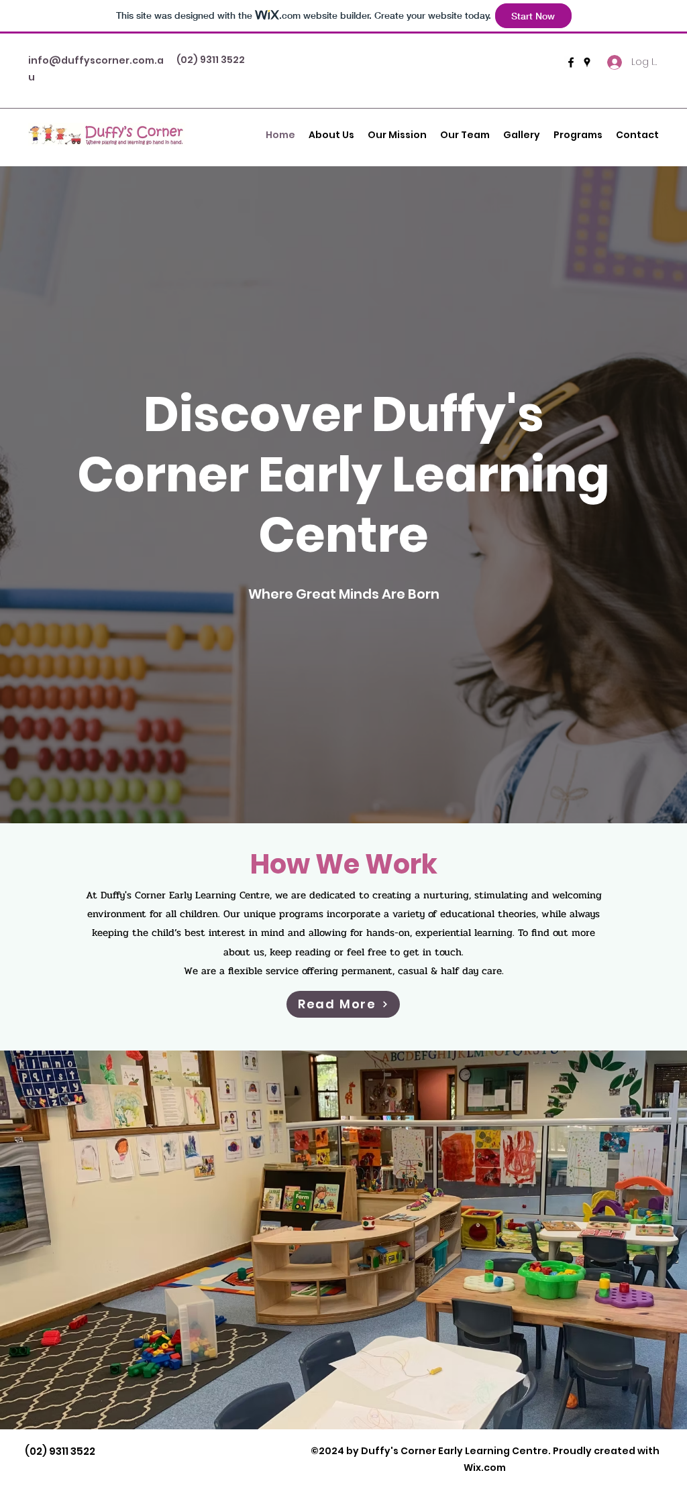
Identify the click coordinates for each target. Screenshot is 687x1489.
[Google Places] (587, 62)
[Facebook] (571, 62)
